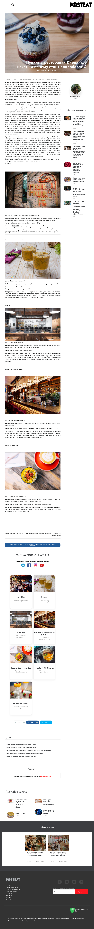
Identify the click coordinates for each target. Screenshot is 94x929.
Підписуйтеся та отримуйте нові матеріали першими (63, 888)
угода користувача (12, 887)
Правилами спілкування (40, 921)
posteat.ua (36, 561)
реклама (9, 897)
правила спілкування (13, 889)
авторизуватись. (45, 776)
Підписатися (81, 892)
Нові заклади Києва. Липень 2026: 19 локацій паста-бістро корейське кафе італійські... (35, 854)
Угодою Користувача (27, 921)
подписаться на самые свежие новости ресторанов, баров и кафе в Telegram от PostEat (32, 545)
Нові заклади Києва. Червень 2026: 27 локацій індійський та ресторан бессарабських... (58, 854)
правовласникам (11, 891)
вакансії (8, 900)
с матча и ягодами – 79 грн (42, 504)
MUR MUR (15, 226)
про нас (8, 885)
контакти (9, 895)
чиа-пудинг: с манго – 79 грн (24, 504)
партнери (9, 893)
